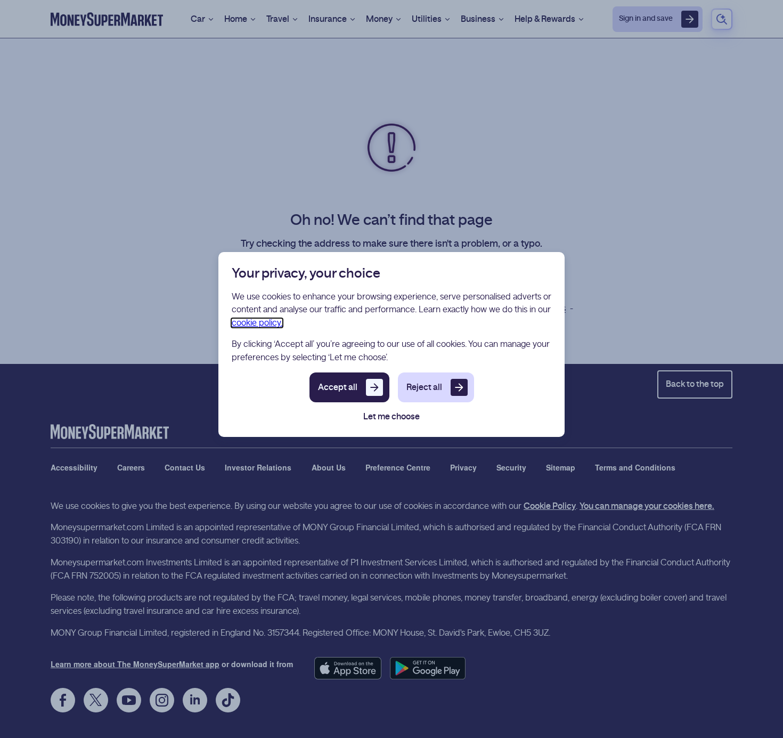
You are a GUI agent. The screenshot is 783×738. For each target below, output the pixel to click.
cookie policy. (257, 323)
